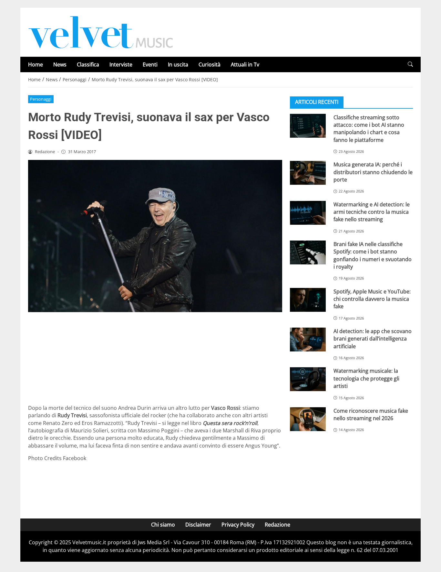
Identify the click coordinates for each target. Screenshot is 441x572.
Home (35, 64)
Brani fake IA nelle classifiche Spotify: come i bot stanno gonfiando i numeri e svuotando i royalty (372, 255)
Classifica (88, 64)
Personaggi (40, 99)
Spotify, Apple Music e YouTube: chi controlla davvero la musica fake (372, 299)
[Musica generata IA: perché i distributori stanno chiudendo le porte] (308, 173)
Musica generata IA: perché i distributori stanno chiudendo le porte (373, 172)
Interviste (120, 64)
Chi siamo (163, 524)
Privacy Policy (237, 524)
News (60, 64)
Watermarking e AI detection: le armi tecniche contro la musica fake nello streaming (371, 212)
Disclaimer (198, 524)
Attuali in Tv (245, 64)
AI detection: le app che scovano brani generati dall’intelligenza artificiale (372, 338)
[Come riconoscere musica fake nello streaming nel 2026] (308, 419)
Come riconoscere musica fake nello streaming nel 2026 (370, 414)
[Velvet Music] (100, 31)
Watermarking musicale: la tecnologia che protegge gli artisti (366, 378)
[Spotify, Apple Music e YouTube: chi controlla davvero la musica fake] (308, 299)
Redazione (277, 524)
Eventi (150, 64)
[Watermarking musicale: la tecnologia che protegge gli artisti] (308, 379)
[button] (410, 64)
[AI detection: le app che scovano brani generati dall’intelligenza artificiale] (308, 339)
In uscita (178, 64)
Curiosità (210, 64)
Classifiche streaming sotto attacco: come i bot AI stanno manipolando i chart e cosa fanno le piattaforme (368, 128)
